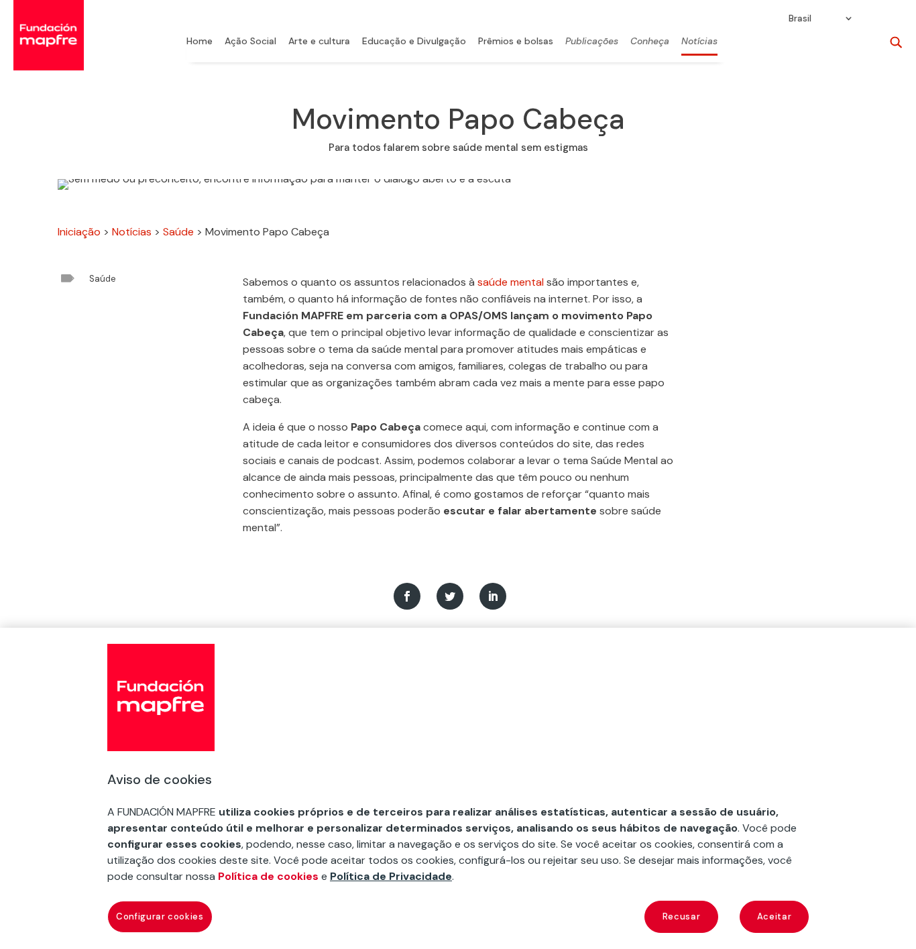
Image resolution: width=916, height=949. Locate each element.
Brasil (800, 18)
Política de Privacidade (391, 876)
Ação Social (250, 41)
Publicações (591, 41)
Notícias (699, 41)
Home (199, 41)
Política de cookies (268, 876)
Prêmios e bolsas (515, 41)
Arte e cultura (319, 41)
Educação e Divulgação (414, 41)
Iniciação (79, 232)
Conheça (649, 41)
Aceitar (774, 916)
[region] (458, 788)
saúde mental (510, 282)
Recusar (682, 916)
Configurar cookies (160, 916)
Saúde (178, 232)
